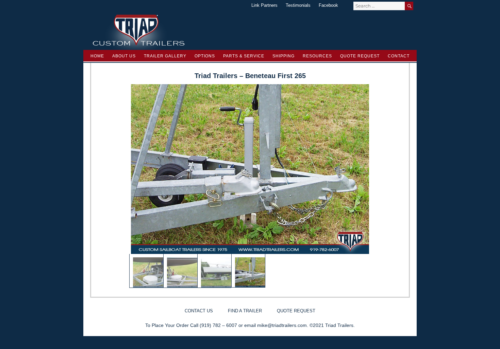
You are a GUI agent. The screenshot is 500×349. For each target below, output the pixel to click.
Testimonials (298, 5)
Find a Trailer (245, 310)
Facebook (328, 5)
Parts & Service (243, 56)
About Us (124, 56)
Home (97, 56)
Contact (399, 56)
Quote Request (360, 56)
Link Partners (264, 5)
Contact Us (199, 310)
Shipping (283, 56)
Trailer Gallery (165, 56)
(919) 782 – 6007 (218, 325)
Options (205, 56)
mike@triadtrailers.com (282, 325)
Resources (317, 56)
